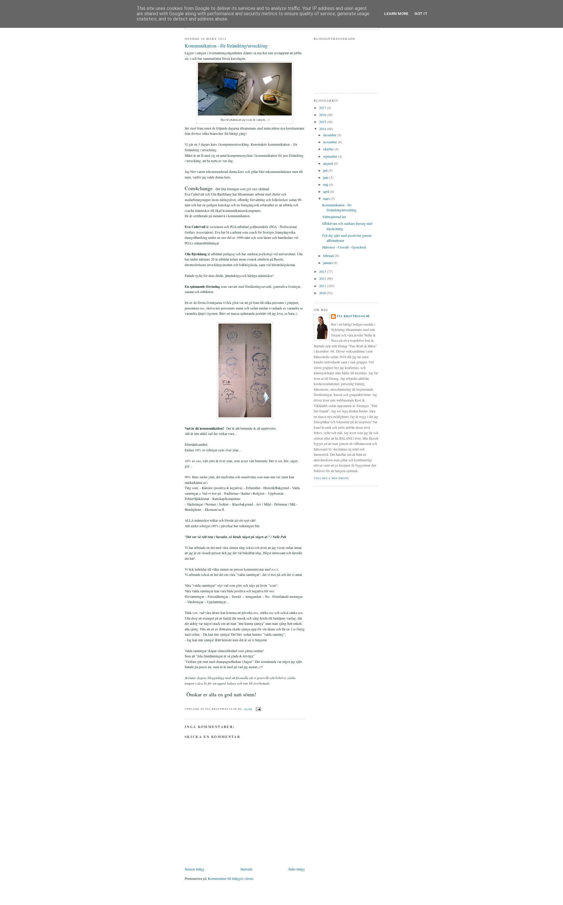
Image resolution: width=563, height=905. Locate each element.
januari (328, 263)
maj (326, 184)
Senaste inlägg (194, 869)
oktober (329, 149)
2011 (323, 286)
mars (327, 198)
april (326, 191)
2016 (323, 115)
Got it (421, 13)
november (330, 142)
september (330, 156)
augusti (328, 163)
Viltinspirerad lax (334, 217)
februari (329, 256)
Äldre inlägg (296, 869)
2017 (323, 108)
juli (325, 170)
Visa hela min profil (332, 478)
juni (326, 177)
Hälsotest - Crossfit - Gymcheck (344, 247)
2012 (323, 278)
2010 (323, 293)
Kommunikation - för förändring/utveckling (226, 45)
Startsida (246, 869)
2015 (323, 122)
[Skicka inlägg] (257, 708)
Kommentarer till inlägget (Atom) (231, 878)
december (330, 135)
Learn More (396, 13)
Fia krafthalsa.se (353, 316)
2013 (323, 271)
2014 (323, 129)
